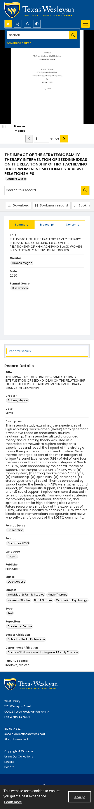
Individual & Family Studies (26, 594)
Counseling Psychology (72, 600)
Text (10, 613)
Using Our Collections (18, 756)
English (12, 556)
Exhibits (9, 762)
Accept (79, 797)
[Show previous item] (29, 138)
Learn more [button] (13, 802)
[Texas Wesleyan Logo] (39, 10)
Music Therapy (57, 594)
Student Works (16, 179)
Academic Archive (20, 626)
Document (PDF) (18, 543)
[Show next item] (64, 138)
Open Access (16, 581)
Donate (9, 767)
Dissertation (20, 288)
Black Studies (43, 600)
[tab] (21, 224)
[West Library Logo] (31, 684)
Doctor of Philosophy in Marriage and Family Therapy (43, 652)
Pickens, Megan (22, 263)
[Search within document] (85, 190)
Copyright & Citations (18, 751)
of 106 (54, 139)
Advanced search (19, 43)
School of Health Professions (26, 639)
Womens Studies (19, 600)
